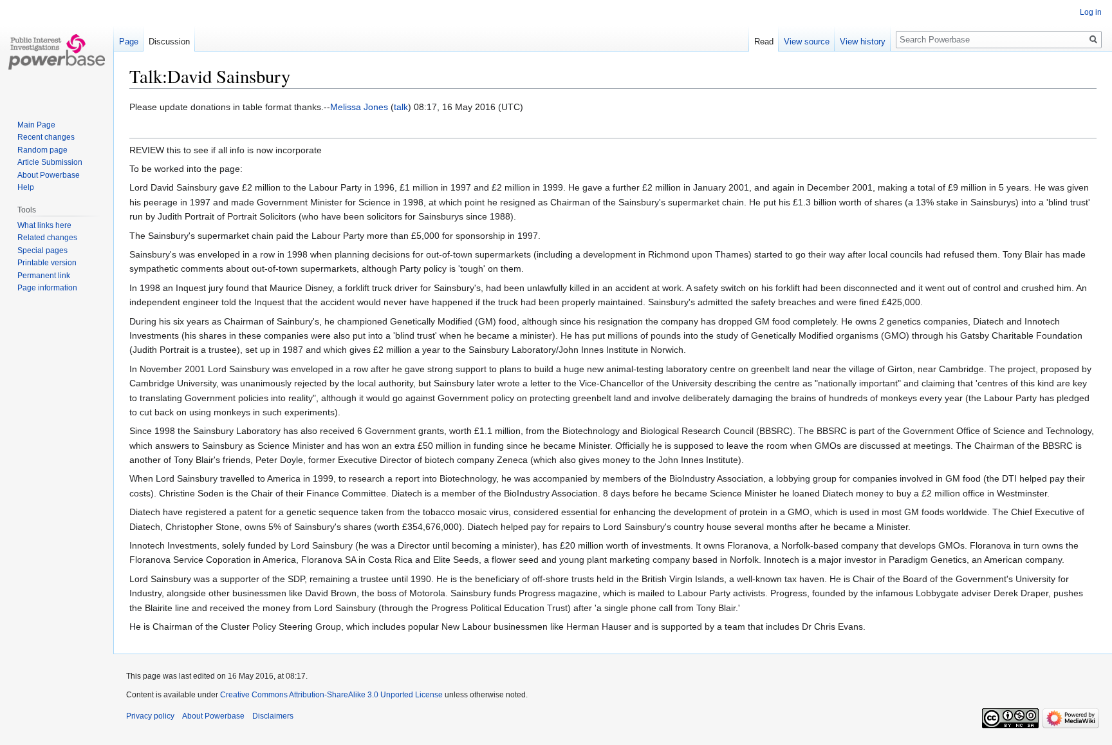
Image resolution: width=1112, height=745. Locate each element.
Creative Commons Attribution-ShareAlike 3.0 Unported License (331, 694)
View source (806, 41)
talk (401, 107)
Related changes (47, 237)
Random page (42, 150)
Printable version (47, 262)
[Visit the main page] (56, 51)
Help (25, 187)
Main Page (36, 124)
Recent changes (46, 137)
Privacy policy (150, 716)
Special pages (42, 250)
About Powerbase (48, 175)
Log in (1091, 12)
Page (128, 41)
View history (862, 41)
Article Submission (49, 162)
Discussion (169, 41)
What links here (44, 225)
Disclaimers (272, 716)
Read (764, 41)
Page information (47, 287)
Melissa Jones (359, 107)
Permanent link (43, 275)
